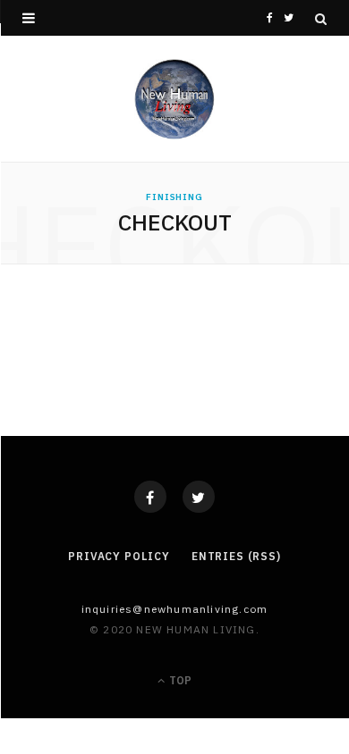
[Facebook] (150, 497)
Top (179, 680)
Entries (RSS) (236, 556)
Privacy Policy (119, 556)
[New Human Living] (175, 99)
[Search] (321, 19)
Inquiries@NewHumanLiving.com (174, 609)
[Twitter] (199, 497)
